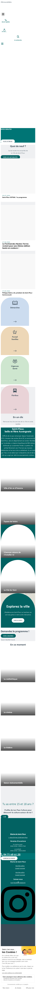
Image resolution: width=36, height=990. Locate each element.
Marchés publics (20, 866)
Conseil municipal (20, 868)
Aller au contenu (6, 2)
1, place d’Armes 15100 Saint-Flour (18, 837)
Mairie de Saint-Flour (18, 834)
